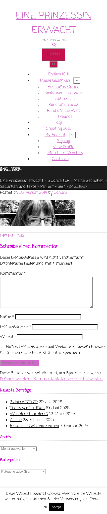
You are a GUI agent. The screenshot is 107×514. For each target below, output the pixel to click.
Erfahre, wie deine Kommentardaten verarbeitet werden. (51, 379)
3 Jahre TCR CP (24, 402)
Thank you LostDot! (27, 408)
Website (7, 337)
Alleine (16, 420)
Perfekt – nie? (12, 236)
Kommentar (13, 274)
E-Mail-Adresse (15, 327)
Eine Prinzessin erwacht (53, 23)
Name (7, 317)
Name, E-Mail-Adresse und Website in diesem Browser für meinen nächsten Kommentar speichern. (53, 350)
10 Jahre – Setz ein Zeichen (34, 426)
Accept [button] (56, 507)
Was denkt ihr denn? (29, 414)
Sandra (60, 193)
